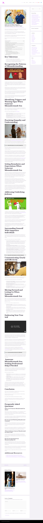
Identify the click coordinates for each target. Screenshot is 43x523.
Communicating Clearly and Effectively (10, 47)
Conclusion (6, 50)
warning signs (17, 111)
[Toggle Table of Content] (23, 41)
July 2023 (33, 40)
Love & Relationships (12, 27)
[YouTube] (38, 2)
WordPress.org (33, 63)
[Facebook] (41, 2)
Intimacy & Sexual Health (8, 490)
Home (24, 2)
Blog (26, 2)
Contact (33, 2)
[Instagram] (37, 2)
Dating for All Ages (34, 49)
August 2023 (33, 39)
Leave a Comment (7, 27)
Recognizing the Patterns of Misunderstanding (11, 42)
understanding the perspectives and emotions (17, 140)
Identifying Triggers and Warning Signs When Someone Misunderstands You (14, 43)
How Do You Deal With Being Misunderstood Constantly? (12, 52)
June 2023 (33, 41)
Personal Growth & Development (19, 27)
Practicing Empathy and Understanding (10, 44)
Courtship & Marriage (34, 48)
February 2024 (33, 38)
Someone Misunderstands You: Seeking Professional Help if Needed (13, 49)
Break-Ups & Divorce (34, 47)
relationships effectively (23, 212)
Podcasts (30, 2)
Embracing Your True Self (8, 48)
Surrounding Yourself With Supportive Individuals (11, 46)
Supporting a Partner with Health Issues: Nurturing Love (20, 480)
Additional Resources (7, 54)
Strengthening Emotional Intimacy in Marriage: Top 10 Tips (10, 488)
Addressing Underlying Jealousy (9, 45)
